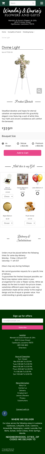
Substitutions (23, 401)
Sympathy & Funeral (14, 32)
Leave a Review (22, 395)
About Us (22, 385)
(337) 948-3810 (23, 26)
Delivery (22, 390)
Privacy (22, 398)
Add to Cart (22, 153)
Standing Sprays (28, 32)
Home (4, 32)
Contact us (22, 388)
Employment (23, 393)
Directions (22, 348)
